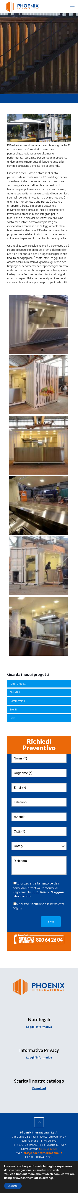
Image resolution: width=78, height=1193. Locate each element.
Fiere (12, 718)
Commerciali (17, 701)
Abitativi (15, 692)
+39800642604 (48, 1148)
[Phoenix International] (22, 6)
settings (48, 1178)
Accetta (12, 1186)
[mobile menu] (72, 6)
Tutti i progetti (18, 683)
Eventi (13, 709)
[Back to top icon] (39, 1122)
